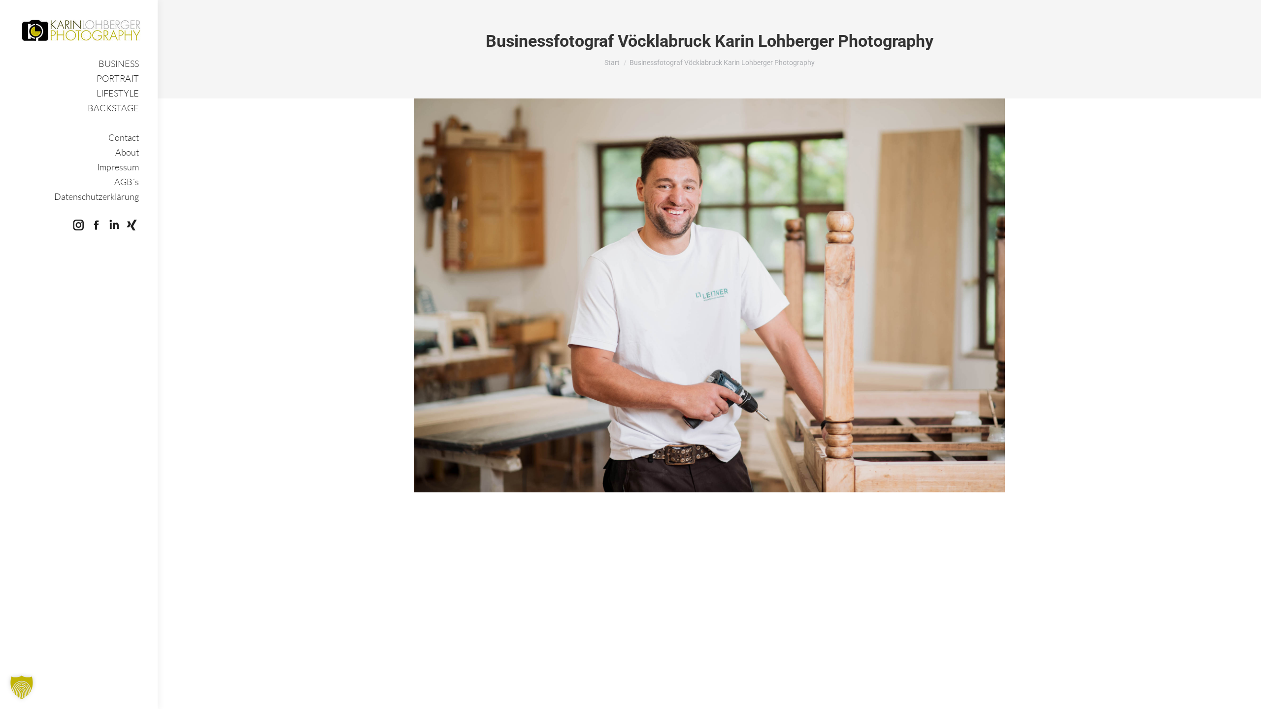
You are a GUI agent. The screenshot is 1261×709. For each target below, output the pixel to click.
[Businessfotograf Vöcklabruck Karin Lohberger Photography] (709, 295)
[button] (21, 687)
